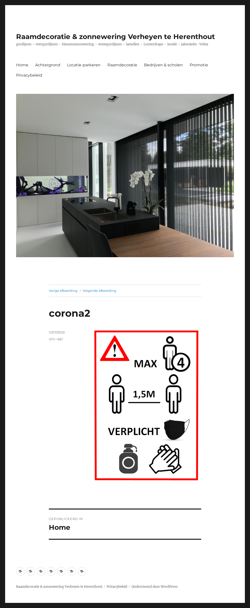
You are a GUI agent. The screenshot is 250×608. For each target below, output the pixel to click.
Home (22, 65)
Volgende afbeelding (99, 291)
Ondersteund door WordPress (155, 587)
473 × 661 (56, 339)
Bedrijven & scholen (163, 65)
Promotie (199, 65)
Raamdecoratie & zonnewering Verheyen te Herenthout (115, 36)
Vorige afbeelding (63, 291)
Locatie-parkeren (84, 65)
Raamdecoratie (122, 65)
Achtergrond (47, 65)
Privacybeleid (29, 75)
